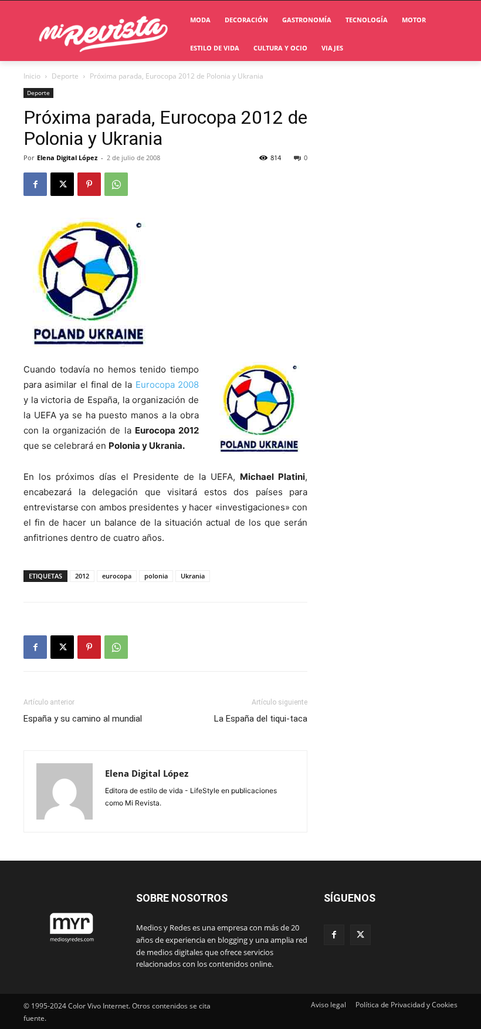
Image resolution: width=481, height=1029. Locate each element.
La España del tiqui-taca (260, 718)
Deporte (65, 76)
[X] (62, 184)
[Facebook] (35, 184)
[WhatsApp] (116, 184)
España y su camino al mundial (82, 718)
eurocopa (116, 575)
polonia (156, 575)
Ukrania (193, 575)
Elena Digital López (67, 157)
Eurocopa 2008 (165, 384)
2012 (82, 575)
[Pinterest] (89, 184)
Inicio (31, 76)
